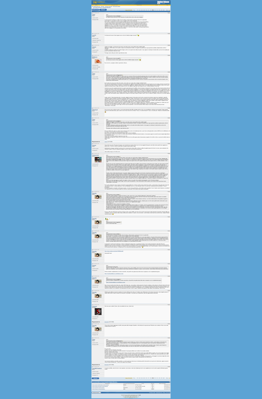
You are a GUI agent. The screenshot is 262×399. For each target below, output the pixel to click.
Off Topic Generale (108, 6)
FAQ (167, 5)
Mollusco (94, 57)
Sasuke (94, 193)
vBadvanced (131, 397)
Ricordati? (163, 3)
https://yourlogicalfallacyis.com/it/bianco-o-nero (114, 273)
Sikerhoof (95, 109)
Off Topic (102, 6)
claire (93, 14)
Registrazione (139, 5)
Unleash (94, 306)
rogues (94, 47)
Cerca (156, 5)
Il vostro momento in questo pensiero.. (98, 387)
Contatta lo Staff (152, 392)
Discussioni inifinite (116, 6)
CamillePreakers (97, 368)
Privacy (164, 392)
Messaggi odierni (114, 5)
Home (96, 5)
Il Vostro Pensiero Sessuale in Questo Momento (100, 386)
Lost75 (94, 35)
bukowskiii (107, 321)
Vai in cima (168, 392)
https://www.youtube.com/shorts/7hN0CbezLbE (114, 251)
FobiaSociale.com (96, 6)
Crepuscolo (95, 155)
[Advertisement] (159, 22)
